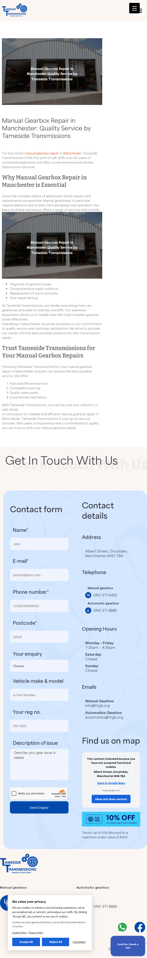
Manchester (72, 153)
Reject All (55, 942)
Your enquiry (27, 654)
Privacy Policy (36, 932)
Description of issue (35, 743)
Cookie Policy (19, 932)
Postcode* (25, 623)
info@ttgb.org (97, 705)
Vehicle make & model (38, 681)
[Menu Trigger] (134, 8)
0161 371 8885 (105, 906)
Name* (20, 530)
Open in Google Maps (111, 783)
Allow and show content (111, 799)
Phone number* (31, 592)
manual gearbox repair (41, 153)
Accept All (26, 942)
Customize (79, 942)
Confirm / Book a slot (127, 946)
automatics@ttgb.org (104, 717)
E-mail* (21, 561)
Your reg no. (27, 712)
